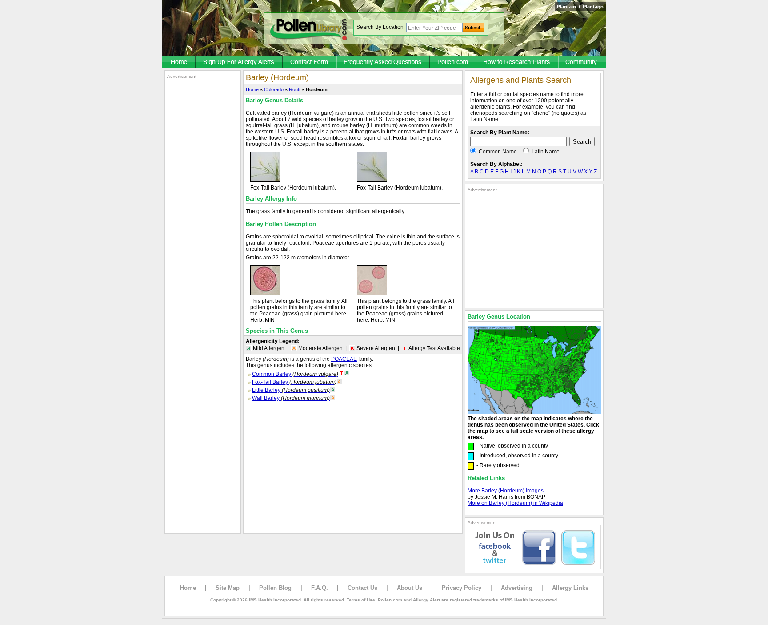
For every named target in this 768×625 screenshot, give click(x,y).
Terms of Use (361, 599)
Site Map (228, 588)
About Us (409, 588)
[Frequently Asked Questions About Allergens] (383, 62)
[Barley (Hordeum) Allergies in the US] (534, 412)
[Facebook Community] (582, 62)
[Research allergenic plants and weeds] (179, 62)
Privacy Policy (461, 588)
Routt (294, 89)
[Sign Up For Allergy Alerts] (239, 62)
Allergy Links (570, 588)
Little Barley (291, 390)
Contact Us (362, 588)
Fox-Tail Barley (294, 382)
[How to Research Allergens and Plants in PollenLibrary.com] (517, 62)
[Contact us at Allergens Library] (310, 62)
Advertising (516, 588)
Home (252, 89)
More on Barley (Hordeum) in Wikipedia (515, 503)
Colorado (274, 89)
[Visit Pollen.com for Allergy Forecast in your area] (453, 62)
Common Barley (295, 374)
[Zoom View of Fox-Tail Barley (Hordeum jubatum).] (265, 180)
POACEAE (344, 359)
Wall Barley (291, 398)
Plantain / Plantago (580, 6)
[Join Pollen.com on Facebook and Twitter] (534, 568)
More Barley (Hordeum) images (506, 491)
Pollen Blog (275, 588)
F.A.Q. (319, 588)
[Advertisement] (202, 212)
